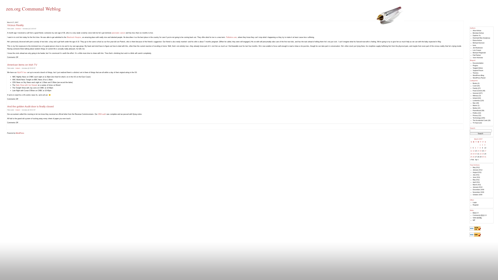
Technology (477, 118)
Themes (475, 73)
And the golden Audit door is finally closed (30, 106)
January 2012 (477, 170)
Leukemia (476, 100)
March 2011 (477, 185)
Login (475, 202)
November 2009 (478, 192)
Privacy (475, 115)
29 (481, 157)
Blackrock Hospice (74, 37)
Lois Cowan (477, 50)
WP (474, 220)
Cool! (474, 86)
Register (476, 205)
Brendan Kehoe (478, 33)
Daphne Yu (477, 35)
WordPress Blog (478, 75)
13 (476, 151)
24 (485, 154)
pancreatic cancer (118, 33)
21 (478, 154)
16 (483, 151)
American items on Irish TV (22, 64)
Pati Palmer (477, 55)
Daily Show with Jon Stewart (26, 85)
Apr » (477, 159)
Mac (474, 103)
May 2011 (476, 180)
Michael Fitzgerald (479, 53)
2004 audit (102, 114)
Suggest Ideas (478, 68)
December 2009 (478, 189)
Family (475, 88)
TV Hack (476, 123)
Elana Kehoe (477, 40)
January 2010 (477, 187)
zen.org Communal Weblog (33, 8)
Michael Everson (479, 43)
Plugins (475, 65)
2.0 (476, 213)
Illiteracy (476, 95)
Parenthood (477, 110)
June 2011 (476, 177)
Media (475, 108)
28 (478, 157)
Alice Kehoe (477, 30)
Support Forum (478, 70)
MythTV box (21, 72)
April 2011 (476, 182)
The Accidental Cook (480, 120)
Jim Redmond (478, 48)
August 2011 (477, 172)
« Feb (472, 159)
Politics (475, 113)
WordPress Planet (479, 78)
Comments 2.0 (480, 215)
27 (476, 157)
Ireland (17, 68)
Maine (475, 105)
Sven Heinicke (478, 57)
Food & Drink (477, 91)
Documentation (478, 63)
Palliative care (231, 37)
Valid (477, 218)
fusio (474, 45)
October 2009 (477, 194)
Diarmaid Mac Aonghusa (481, 38)
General (17, 28)
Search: (472, 128)
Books (475, 83)
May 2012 (476, 167)
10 (485, 148)
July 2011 (476, 175)
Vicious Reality (15, 25)
